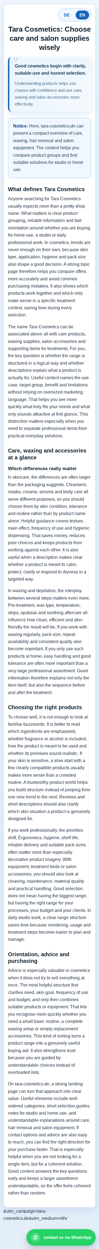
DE (67, 15)
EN (82, 15)
